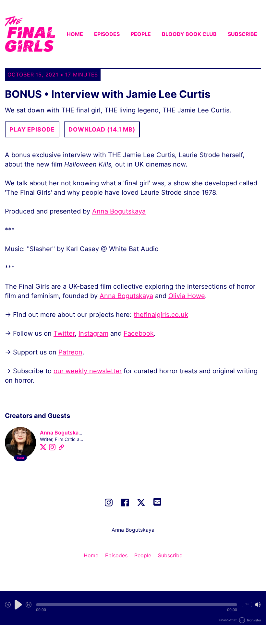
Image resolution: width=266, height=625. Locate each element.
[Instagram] (52, 447)
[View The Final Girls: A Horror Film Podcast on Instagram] (109, 502)
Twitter (64, 333)
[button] (136, 604)
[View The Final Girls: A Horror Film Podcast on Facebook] (125, 502)
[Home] (30, 34)
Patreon (70, 352)
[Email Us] (157, 501)
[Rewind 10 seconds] (8, 605)
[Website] (61, 447)
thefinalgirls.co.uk (161, 314)
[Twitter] (43, 447)
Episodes (107, 34)
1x (247, 604)
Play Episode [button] (32, 129)
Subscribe (242, 34)
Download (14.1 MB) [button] (101, 129)
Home (75, 34)
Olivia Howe (186, 296)
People (141, 34)
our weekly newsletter (88, 371)
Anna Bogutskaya (119, 211)
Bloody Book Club (189, 34)
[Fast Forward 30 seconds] (28, 605)
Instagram (93, 333)
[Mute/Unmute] (257, 604)
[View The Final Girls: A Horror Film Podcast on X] (141, 502)
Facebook (139, 333)
